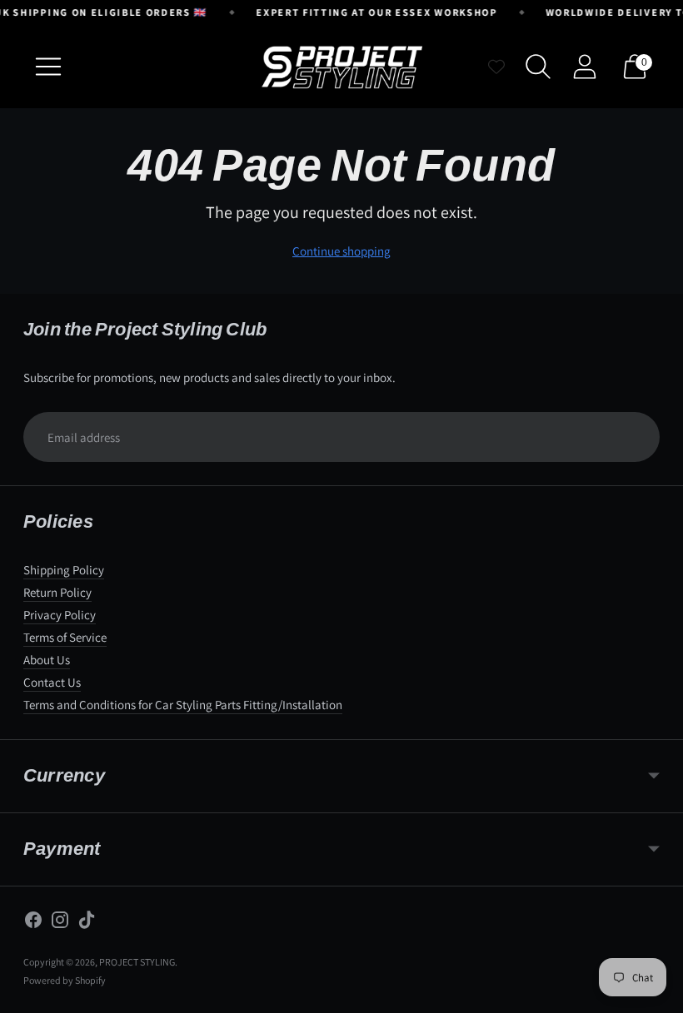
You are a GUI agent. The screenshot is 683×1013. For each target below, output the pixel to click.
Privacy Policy (59, 615)
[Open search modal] (538, 66)
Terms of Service (65, 637)
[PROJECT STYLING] (341, 67)
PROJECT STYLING (137, 962)
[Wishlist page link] (496, 66)
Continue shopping (341, 251)
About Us (46, 660)
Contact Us (52, 682)
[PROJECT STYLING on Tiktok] (87, 922)
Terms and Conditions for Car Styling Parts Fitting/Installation (182, 705)
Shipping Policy (63, 570)
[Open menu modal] (48, 66)
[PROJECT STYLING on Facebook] (33, 922)
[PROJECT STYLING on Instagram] (60, 922)
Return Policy (57, 592)
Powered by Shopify (64, 980)
